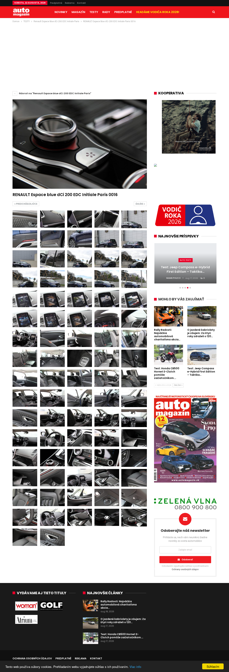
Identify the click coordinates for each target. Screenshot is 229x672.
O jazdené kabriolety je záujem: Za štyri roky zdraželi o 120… (123, 620)
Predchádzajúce (26, 203)
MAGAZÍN (78, 12)
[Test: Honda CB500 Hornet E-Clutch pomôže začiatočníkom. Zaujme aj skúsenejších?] (90, 638)
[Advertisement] (114, 50)
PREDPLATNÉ (123, 12)
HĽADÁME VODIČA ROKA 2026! (157, 12)
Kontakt (81, 2)
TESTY (93, 12)
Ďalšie (140, 203)
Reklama (69, 2)
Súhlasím (213, 666)
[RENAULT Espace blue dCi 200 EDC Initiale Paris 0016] (25, 219)
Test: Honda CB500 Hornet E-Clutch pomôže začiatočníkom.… (122, 635)
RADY (106, 12)
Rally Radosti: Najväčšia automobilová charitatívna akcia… (119, 605)
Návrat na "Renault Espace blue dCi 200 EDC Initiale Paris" (54, 93)
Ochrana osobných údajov (32, 658)
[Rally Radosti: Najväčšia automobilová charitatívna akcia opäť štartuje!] (90, 605)
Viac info (135, 666)
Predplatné (56, 2)
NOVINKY (61, 12)
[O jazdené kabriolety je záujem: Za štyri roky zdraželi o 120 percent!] (90, 623)
